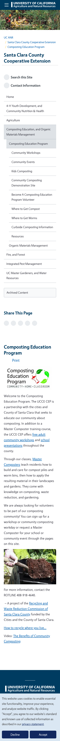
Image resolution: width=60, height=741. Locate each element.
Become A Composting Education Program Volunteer (32, 197)
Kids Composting (22, 171)
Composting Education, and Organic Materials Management (28, 131)
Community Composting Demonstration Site (27, 182)
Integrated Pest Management (24, 264)
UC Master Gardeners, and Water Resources (26, 275)
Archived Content (17, 292)
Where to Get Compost (26, 209)
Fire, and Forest (15, 254)
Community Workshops (26, 153)
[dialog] (30, 717)
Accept (43, 734)
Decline (15, 734)
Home (10, 97)
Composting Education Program (28, 144)
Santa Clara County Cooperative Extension (32, 42)
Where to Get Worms (24, 218)
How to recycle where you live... (25, 628)
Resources (18, 236)
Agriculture (13, 120)
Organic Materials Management (28, 245)
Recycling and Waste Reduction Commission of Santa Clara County (26, 608)
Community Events (23, 162)
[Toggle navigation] (6, 4)
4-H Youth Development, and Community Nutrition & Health (25, 108)
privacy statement (33, 724)
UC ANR (8, 37)
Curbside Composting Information (32, 227)
